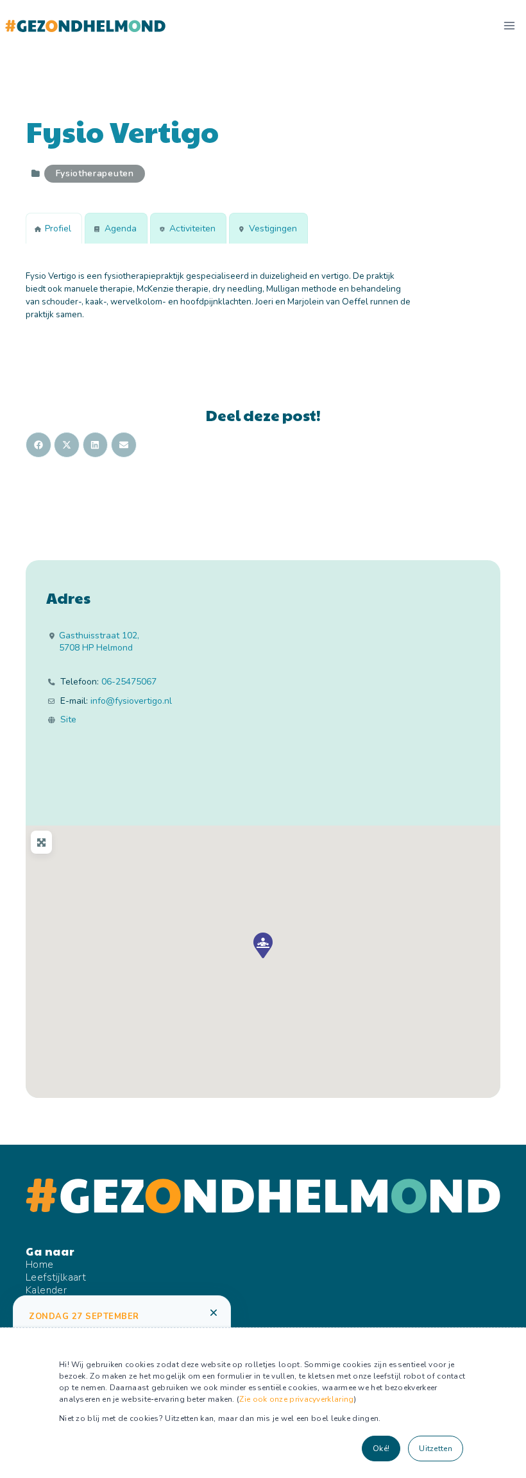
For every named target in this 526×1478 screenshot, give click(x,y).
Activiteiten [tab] (192, 228)
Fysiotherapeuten (95, 173)
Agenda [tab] (121, 228)
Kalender (46, 1290)
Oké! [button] (381, 1448)
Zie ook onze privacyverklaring (296, 1399)
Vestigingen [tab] (273, 228)
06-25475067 (129, 682)
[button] (263, 945)
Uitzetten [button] (435, 1448)
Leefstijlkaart (56, 1277)
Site (68, 720)
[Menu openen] (509, 25)
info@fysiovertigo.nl (131, 701)
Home (40, 1264)
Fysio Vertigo (122, 130)
